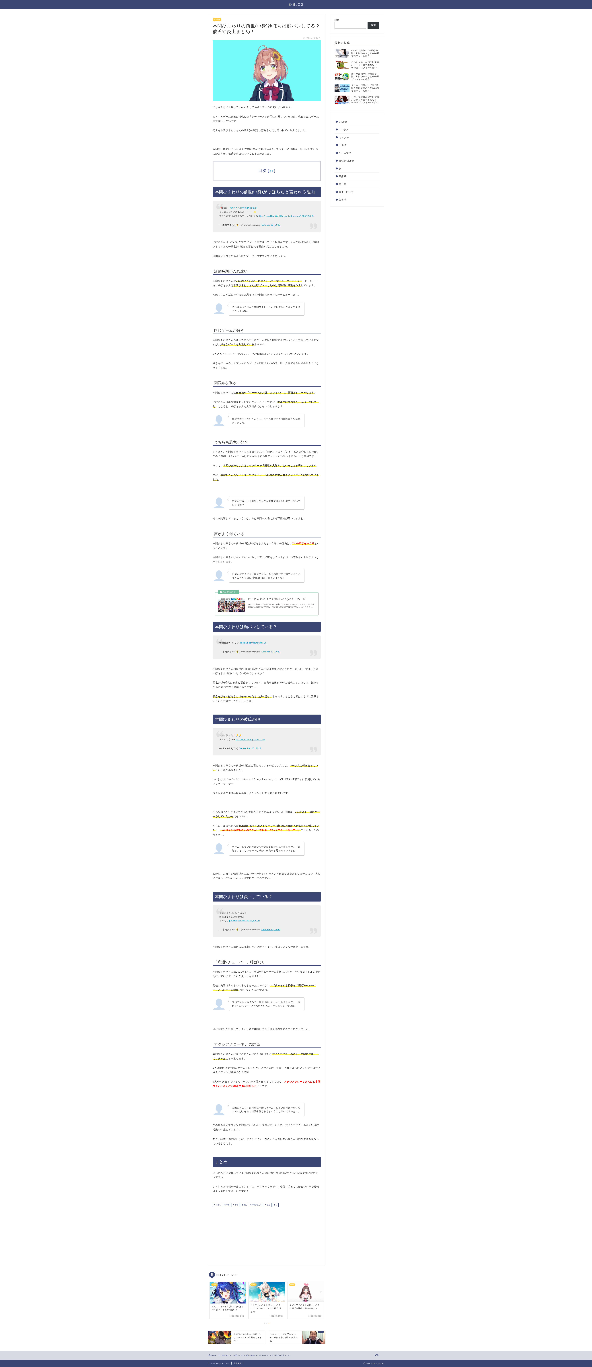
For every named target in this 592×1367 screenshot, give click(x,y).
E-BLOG (296, 4)
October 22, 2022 (270, 651)
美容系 (342, 199)
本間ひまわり (256, 1205)
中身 (227, 1205)
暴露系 (342, 176)
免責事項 (237, 1363)
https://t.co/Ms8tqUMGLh (253, 642)
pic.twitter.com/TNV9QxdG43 (244, 920)
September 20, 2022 (250, 748)
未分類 (342, 184)
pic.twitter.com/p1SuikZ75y (250, 739)
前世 (236, 1205)
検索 (337, 20)
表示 (271, 171)
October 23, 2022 (270, 225)
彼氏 (245, 1205)
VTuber (217, 20)
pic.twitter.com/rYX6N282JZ (299, 216)
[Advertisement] (239, 1233)
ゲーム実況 (345, 153)
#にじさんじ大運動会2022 (243, 208)
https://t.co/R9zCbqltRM (271, 216)
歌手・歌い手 (346, 192)
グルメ (342, 145)
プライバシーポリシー (220, 1363)
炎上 (268, 1205)
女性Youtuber (346, 160)
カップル (344, 137)
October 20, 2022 (270, 929)
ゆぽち (218, 1205)
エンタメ (344, 129)
